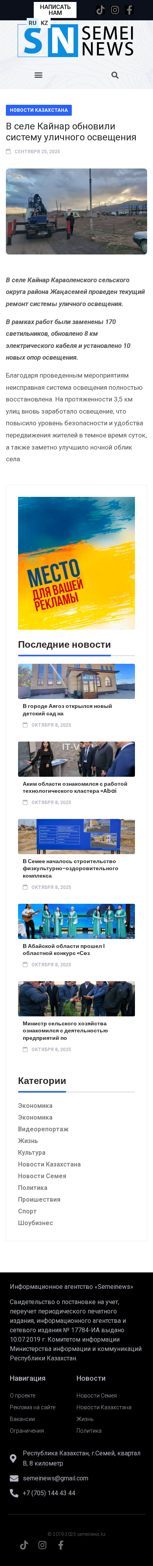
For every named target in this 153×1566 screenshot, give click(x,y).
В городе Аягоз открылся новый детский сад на (67, 709)
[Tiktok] (100, 9)
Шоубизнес (35, 1223)
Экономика (35, 1105)
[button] (38, 74)
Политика (32, 1188)
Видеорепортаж (43, 1129)
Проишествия (39, 1199)
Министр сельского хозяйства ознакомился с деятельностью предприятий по (65, 1030)
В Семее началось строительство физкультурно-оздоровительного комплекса (70, 868)
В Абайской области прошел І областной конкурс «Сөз (64, 949)
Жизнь (28, 1141)
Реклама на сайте (32, 1407)
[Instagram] (114, 9)
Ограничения (27, 1431)
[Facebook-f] (129, 9)
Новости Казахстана (39, 110)
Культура (32, 1152)
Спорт (27, 1211)
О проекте (22, 1395)
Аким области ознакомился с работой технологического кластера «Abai (75, 787)
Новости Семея (42, 1176)
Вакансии (22, 1419)
